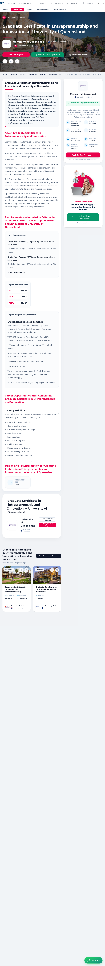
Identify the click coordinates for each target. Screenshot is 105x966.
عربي (97, 3)
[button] (93, 960)
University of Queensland (28, 41)
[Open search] (103, 3)
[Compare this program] (5, 61)
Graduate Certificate (55, 74)
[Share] (17, 61)
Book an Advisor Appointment (84, 217)
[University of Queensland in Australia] (83, 86)
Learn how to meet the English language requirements (31, 382)
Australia (23, 74)
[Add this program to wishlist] (11, 61)
